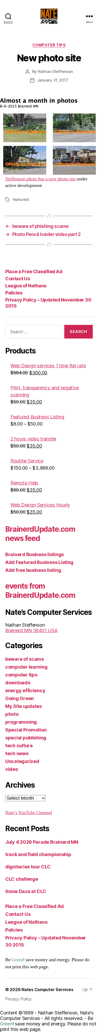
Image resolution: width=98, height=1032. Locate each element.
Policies (13, 292)
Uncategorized (22, 761)
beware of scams (24, 659)
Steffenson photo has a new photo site (41, 179)
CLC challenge (21, 879)
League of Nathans (26, 285)
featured (21, 199)
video (11, 769)
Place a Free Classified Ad (33, 271)
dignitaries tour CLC (28, 866)
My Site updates (23, 706)
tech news (16, 753)
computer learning (26, 667)
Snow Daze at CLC (25, 891)
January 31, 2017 (52, 80)
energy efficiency (25, 690)
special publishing (25, 737)
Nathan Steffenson (55, 71)
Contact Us (17, 278)
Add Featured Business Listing (39, 562)
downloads (17, 682)
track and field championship (38, 854)
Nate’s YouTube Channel (28, 813)
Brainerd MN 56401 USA (31, 630)
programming (21, 722)
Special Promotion (26, 730)
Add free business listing (33, 570)
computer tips (49, 45)
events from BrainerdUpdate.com (40, 591)
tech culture (19, 745)
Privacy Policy (18, 999)
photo (12, 714)
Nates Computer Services (47, 989)
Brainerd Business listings (34, 554)
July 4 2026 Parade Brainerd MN (41, 842)
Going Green (19, 698)
